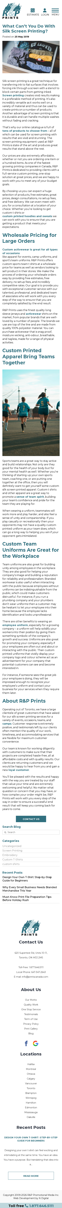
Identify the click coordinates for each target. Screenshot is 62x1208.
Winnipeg (31, 1097)
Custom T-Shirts (12, 859)
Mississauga (31, 1112)
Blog (31, 1033)
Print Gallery (31, 1028)
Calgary (31, 1078)
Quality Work (31, 1004)
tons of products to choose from (24, 130)
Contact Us (31, 819)
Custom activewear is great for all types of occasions (30, 251)
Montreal (31, 1069)
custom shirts (10, 864)
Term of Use (31, 1019)
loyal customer (19, 770)
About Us (31, 989)
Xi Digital (43, 1198)
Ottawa (31, 1073)
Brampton (31, 1093)
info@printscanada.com (35, 976)
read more (31, 1175)
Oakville (31, 1117)
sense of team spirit (30, 496)
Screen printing (13, 95)
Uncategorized (11, 846)
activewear (33, 313)
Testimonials (31, 1014)
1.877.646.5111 (31, 1206)
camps (6, 723)
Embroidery (9, 855)
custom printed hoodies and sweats (27, 216)
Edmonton (31, 1107)
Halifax (31, 1064)
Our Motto (31, 999)
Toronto (31, 1088)
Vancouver (31, 1083)
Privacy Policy (31, 1023)
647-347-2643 (38, 972)
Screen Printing (12, 850)
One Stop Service (31, 1009)
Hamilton (31, 1102)
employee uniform (15, 625)
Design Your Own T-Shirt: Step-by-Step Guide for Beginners (31, 1139)
